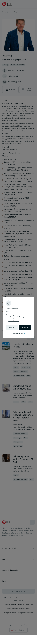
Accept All (25, 327)
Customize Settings (18, 333)
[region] (18, 317)
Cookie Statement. (13, 321)
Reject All (12, 327)
